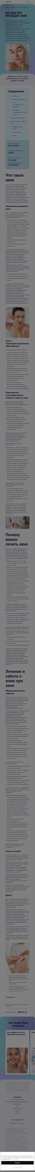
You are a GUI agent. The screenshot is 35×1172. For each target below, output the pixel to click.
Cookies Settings (17, 1167)
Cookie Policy (15, 1159)
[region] (17, 1161)
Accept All (17, 1162)
